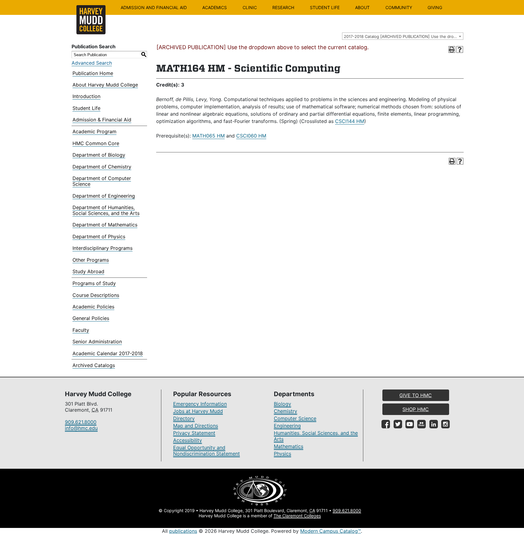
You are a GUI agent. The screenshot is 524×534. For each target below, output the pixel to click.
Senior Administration (97, 341)
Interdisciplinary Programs (102, 248)
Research (283, 7)
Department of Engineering (103, 196)
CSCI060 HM (251, 136)
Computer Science (295, 418)
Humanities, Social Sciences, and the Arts (316, 436)
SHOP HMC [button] (415, 409)
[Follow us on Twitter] (398, 424)
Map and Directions (195, 426)
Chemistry (285, 411)
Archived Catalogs (93, 365)
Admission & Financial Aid (101, 120)
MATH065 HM (208, 136)
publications (183, 531)
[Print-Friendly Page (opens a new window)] (451, 49)
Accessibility (187, 440)
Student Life (325, 7)
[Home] (91, 19)
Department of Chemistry (101, 167)
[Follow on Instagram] (445, 424)
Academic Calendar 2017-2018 (107, 353)
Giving (435, 7)
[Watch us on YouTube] (409, 424)
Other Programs (90, 260)
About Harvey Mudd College (105, 85)
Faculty (80, 330)
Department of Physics (98, 236)
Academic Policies (93, 307)
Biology (282, 404)
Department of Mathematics (104, 225)
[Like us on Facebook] (385, 424)
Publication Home (92, 73)
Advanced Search (92, 63)
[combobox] (402, 36)
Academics (214, 7)
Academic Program (94, 131)
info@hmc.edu (81, 428)
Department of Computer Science (101, 181)
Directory (184, 418)
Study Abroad (88, 271)
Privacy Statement (194, 433)
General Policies (90, 318)
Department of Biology (98, 155)
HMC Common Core (95, 143)
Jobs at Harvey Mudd (198, 411)
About (362, 7)
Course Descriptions (95, 295)
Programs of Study (94, 283)
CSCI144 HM (349, 121)
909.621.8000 (80, 422)
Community (398, 7)
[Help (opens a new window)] (459, 49)
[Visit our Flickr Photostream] (421, 424)
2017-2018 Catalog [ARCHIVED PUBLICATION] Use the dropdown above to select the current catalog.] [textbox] (403, 36)
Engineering (287, 426)
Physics (282, 454)
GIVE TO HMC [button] (415, 395)
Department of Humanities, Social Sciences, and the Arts (105, 210)
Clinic (250, 7)
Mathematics (288, 446)
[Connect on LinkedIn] (433, 424)
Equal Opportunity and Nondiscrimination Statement (206, 450)
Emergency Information (200, 404)
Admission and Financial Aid (154, 7)
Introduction (86, 96)
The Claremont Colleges (297, 515)
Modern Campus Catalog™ (330, 531)
